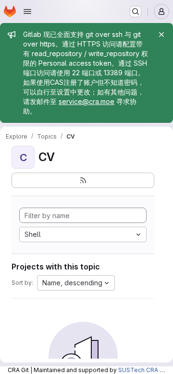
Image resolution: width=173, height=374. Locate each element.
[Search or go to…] (135, 11)
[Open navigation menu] (27, 11)
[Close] (161, 34)
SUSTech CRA (138, 370)
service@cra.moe (86, 101)
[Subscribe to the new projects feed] (83, 180)
